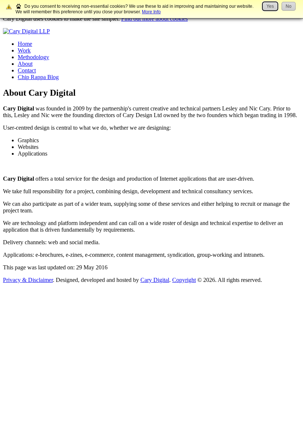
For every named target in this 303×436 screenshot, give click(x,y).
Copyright (184, 280)
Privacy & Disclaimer (28, 280)
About (25, 64)
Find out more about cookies (154, 19)
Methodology (33, 57)
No (289, 6)
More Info (151, 11)
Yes (270, 6)
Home (25, 44)
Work (24, 50)
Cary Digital (154, 280)
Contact (27, 70)
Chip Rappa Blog (38, 77)
